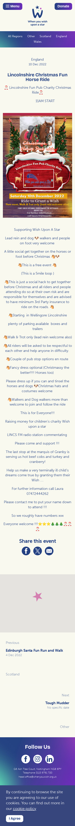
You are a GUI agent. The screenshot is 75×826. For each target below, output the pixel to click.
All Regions (15, 36)
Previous (12, 643)
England (61, 36)
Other (31, 36)
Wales (38, 41)
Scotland (45, 36)
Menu (14, 6)
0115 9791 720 (44, 772)
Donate (63, 6)
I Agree (14, 818)
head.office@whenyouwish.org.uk (38, 776)
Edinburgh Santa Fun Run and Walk (34, 652)
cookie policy (24, 808)
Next (65, 695)
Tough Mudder (57, 705)
